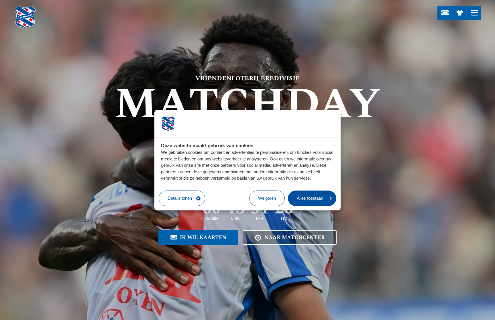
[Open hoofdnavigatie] (474, 13)
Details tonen (180, 198)
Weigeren (267, 198)
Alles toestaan (310, 198)
